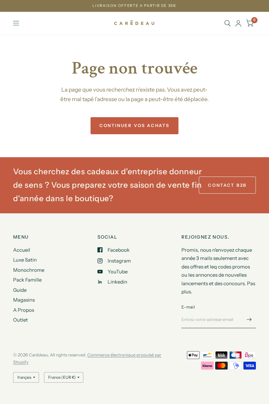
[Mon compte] (238, 23)
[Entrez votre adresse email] (249, 319)
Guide (20, 290)
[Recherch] (227, 23)
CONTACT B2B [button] (227, 185)
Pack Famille (27, 280)
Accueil (21, 250)
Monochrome (28, 270)
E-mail (188, 306)
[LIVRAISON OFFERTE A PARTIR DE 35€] (134, 6)
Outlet (20, 320)
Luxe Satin (25, 260)
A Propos (23, 310)
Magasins (24, 300)
